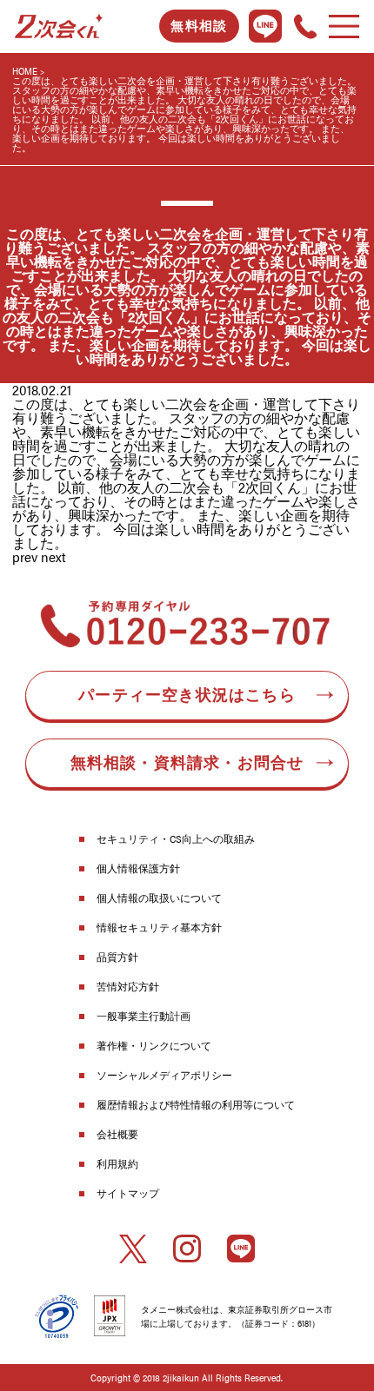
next (53, 556)
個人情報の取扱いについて (159, 897)
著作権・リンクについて (154, 1045)
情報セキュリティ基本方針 (159, 927)
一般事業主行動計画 (143, 1015)
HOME (24, 70)
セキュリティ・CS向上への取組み (176, 838)
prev (24, 556)
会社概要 (117, 1134)
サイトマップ (128, 1193)
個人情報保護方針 (138, 868)
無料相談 (198, 26)
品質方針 (117, 956)
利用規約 (117, 1163)
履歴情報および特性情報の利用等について (196, 1104)
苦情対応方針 (128, 986)
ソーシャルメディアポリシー (164, 1075)
